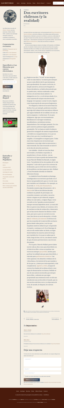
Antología (22, 391)
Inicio (4, 165)
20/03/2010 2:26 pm (27, 331)
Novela (38, 312)
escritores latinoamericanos (44, 311)
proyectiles (43, 252)
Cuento (26, 311)
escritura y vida (53, 311)
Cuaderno (26, 10)
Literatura (58, 311)
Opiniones (41, 312)
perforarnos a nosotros (43, 256)
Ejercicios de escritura (8, 183)
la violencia (34, 219)
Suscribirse (8, 86)
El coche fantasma (11, 52)
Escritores (30, 311)
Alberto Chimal (6, 30)
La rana (15, 56)
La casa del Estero (7, 169)
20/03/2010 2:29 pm (27, 341)
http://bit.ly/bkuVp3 (46, 333)
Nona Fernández (56, 32)
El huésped (5, 162)
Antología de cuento (8, 172)
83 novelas (5, 181)
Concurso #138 (6, 167)
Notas (32, 391)
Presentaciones (46, 312)
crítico (45, 266)
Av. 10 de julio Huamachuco (42, 186)
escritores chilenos (35, 311)
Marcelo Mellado (28, 34)
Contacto (46, 391)
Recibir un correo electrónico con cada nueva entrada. (37, 376)
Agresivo (40, 266)
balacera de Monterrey (32, 41)
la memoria (43, 219)
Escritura (28, 391)
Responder (26, 336)
